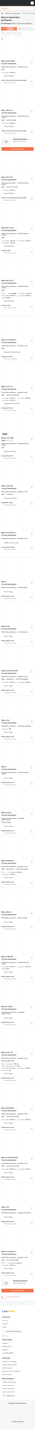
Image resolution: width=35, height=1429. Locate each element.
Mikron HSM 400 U (7, 861)
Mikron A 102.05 (7, 1006)
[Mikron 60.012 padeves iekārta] (17, 899)
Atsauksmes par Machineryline (11, 1371)
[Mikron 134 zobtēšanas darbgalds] (17, 707)
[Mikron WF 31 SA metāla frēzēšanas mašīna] (17, 268)
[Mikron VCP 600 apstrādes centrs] (17, 473)
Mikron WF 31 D (7, 110)
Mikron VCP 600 (7, 486)
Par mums (5, 1320)
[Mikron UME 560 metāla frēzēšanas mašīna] (17, 944)
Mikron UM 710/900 (8, 61)
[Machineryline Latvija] (13, 3)
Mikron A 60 (5, 626)
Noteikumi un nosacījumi (9, 1361)
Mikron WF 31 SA (7, 228)
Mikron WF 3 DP (7, 177)
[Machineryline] (2, 13)
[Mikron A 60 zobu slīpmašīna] (17, 613)
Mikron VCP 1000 (7, 438)
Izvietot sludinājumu (17, 149)
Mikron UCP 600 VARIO (9, 671)
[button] (32, 3)
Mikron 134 (5, 720)
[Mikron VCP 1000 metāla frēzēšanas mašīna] (17, 425)
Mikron (3, 582)
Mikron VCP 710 (7, 386)
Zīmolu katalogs (7, 1374)
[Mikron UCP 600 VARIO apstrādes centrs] (17, 658)
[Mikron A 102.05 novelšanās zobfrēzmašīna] (17, 994)
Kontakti (4, 1327)
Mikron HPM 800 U (7, 1108)
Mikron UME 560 (7, 956)
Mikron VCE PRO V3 (8, 340)
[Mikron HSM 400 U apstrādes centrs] (17, 848)
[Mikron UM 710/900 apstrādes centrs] (17, 48)
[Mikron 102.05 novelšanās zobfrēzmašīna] (17, 800)
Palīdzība (5, 1324)
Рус (7, 1336)
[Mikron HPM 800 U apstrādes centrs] (17, 1095)
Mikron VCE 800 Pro (8, 533)
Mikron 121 (5, 1207)
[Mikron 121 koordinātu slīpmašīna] (17, 1194)
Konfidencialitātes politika (9, 1364)
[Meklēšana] (32, 9)
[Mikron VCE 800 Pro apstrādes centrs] (17, 520)
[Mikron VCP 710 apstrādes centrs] (17, 374)
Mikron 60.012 (6, 912)
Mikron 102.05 (6, 812)
